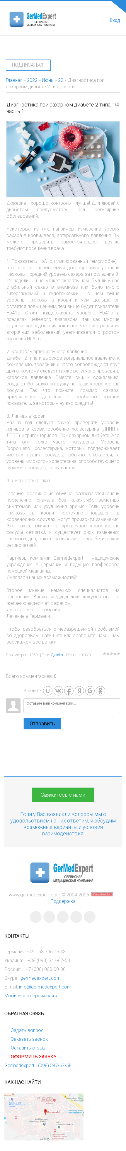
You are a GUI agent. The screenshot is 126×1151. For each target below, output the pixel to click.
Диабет (57, 655)
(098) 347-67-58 (54, 1065)
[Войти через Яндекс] (79, 690)
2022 (32, 80)
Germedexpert (19, 1065)
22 (60, 80)
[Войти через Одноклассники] (100, 690)
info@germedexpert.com (45, 987)
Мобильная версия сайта (31, 995)
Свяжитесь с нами (63, 795)
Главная (14, 80)
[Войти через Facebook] (69, 690)
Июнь (48, 80)
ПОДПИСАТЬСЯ (28, 65)
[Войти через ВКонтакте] (58, 690)
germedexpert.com (41, 978)
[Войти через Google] (90, 690)
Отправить (42, 723)
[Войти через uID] (47, 690)
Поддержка (63, 901)
